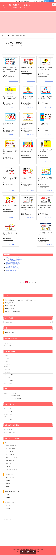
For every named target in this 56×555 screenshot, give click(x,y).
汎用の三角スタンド (10, 466)
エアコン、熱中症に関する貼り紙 (12, 395)
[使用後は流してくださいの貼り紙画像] (10, 117)
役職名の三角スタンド (11, 464)
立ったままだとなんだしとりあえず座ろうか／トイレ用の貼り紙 (28, 207)
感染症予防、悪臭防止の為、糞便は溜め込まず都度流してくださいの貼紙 (10, 69)
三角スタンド (8, 442)
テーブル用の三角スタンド (12, 451)
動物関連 (6, 366)
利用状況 (8, 486)
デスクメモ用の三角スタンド (12, 454)
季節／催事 (7, 416)
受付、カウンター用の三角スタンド (14, 457)
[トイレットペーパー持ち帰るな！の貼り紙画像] (45, 144)
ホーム (5, 35)
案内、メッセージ (10, 477)
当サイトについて (19, 1)
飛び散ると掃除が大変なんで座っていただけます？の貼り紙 (45, 207)
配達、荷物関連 (8, 383)
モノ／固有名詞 (8, 411)
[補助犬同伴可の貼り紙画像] (28, 61)
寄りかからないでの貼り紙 (12, 267)
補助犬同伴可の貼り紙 (26, 67)
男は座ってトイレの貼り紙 (10, 205)
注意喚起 (8, 480)
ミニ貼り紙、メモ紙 (9, 502)
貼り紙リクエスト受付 (10, 308)
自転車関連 (7, 364)
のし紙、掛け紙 (8, 429)
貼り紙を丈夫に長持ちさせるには (12, 303)
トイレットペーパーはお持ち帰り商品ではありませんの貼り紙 (10, 151)
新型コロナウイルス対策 (10, 393)
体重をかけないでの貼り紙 (12, 264)
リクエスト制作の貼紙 (9, 76)
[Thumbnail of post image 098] (28, 199)
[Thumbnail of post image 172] (45, 199)
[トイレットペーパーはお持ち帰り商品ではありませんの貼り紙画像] (10, 144)
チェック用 (8, 505)
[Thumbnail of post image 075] (10, 227)
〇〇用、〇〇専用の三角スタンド (14, 445)
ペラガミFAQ (34, 1)
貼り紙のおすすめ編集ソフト (11, 305)
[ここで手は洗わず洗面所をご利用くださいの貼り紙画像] (28, 90)
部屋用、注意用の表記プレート (12, 491)
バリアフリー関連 (8, 374)
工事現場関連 (7, 369)
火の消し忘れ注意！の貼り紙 (12, 260)
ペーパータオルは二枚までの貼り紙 (14, 259)
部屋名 (7, 494)
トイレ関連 (11, 35)
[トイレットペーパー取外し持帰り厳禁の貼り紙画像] (28, 144)
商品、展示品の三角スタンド (12, 460)
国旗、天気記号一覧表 (9, 432)
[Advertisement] (28, 22)
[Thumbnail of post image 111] (45, 90)
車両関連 (6, 361)
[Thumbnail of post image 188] (10, 61)
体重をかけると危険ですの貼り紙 (13, 258)
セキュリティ (9, 483)
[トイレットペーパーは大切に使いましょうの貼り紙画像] (10, 171)
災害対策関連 (7, 377)
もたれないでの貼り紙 (11, 266)
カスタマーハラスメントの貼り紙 (13, 269)
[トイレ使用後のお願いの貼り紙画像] (45, 227)
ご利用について (27, 1)
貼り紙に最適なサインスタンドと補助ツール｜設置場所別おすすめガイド (21, 300)
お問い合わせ (41, 1)
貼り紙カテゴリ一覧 (9, 332)
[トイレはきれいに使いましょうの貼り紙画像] (28, 117)
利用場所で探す (8, 343)
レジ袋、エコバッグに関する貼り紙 (12, 398)
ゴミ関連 (6, 355)
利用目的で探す (8, 345)
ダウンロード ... (13, 81)
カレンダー (8, 508)
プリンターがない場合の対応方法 (12, 311)
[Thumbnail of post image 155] (10, 199)
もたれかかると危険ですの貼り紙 (13, 262)
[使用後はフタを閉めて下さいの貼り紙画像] (28, 171)
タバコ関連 (7, 372)
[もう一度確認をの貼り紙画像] (45, 171)
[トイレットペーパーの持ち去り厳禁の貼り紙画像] (45, 117)
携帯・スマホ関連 (8, 380)
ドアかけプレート (9, 474)
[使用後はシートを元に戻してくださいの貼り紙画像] (45, 61)
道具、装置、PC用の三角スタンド (14, 470)
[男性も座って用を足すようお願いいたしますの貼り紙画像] (10, 90)
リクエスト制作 (8, 419)
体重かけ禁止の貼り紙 (11, 270)
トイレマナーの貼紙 (7, 77)
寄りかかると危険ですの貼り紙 (13, 263)
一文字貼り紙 (7, 408)
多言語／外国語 (8, 414)
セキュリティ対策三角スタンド (13, 448)
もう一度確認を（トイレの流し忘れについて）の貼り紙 (45, 178)
